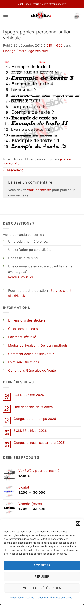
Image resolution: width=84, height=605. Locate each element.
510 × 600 (54, 45)
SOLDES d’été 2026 (29, 395)
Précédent (13, 170)
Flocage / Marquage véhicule (25, 51)
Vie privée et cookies (22, 597)
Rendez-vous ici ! (21, 277)
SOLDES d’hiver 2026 (30, 431)
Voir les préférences (42, 588)
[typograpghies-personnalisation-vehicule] (42, 104)
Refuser (42, 576)
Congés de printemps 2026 (35, 419)
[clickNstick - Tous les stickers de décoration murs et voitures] (42, 15)
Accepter (42, 565)
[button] (78, 524)
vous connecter (39, 190)
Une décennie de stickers (33, 407)
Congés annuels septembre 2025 (39, 443)
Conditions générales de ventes (54, 597)
